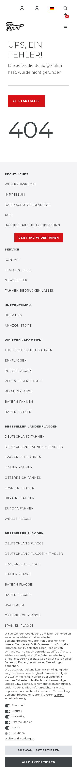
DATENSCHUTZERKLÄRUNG (27, 205)
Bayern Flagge (18, 584)
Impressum (12, 691)
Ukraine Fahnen (20, 498)
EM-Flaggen (16, 360)
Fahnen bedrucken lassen (29, 290)
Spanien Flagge (19, 625)
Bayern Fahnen (19, 401)
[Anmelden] (22, 8)
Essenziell (18, 705)
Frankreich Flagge (22, 564)
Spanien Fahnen (20, 488)
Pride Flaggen (18, 371)
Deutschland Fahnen (25, 436)
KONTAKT (12, 260)
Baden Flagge (18, 595)
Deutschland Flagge (24, 543)
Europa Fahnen (19, 508)
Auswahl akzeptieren (38, 750)
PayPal (16, 727)
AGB (8, 215)
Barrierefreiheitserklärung (32, 225)
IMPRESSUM (15, 194)
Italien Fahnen (19, 467)
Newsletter (16, 280)
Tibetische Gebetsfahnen (29, 350)
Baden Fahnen (18, 412)
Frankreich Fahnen (23, 457)
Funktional (18, 732)
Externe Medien (22, 721)
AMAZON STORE (18, 325)
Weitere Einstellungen (19, 738)
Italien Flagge (18, 574)
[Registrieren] (37, 8)
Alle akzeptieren (38, 762)
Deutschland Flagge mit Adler (34, 554)
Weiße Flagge (18, 519)
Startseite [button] (29, 101)
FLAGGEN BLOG (18, 270)
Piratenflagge (18, 391)
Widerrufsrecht (20, 184)
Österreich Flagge (22, 615)
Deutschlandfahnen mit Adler (34, 447)
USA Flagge (15, 605)
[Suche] (65, 8)
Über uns (13, 315)
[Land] (52, 8)
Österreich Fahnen (23, 477)
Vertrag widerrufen (38, 237)
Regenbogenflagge (23, 381)
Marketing (18, 716)
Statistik (17, 710)
